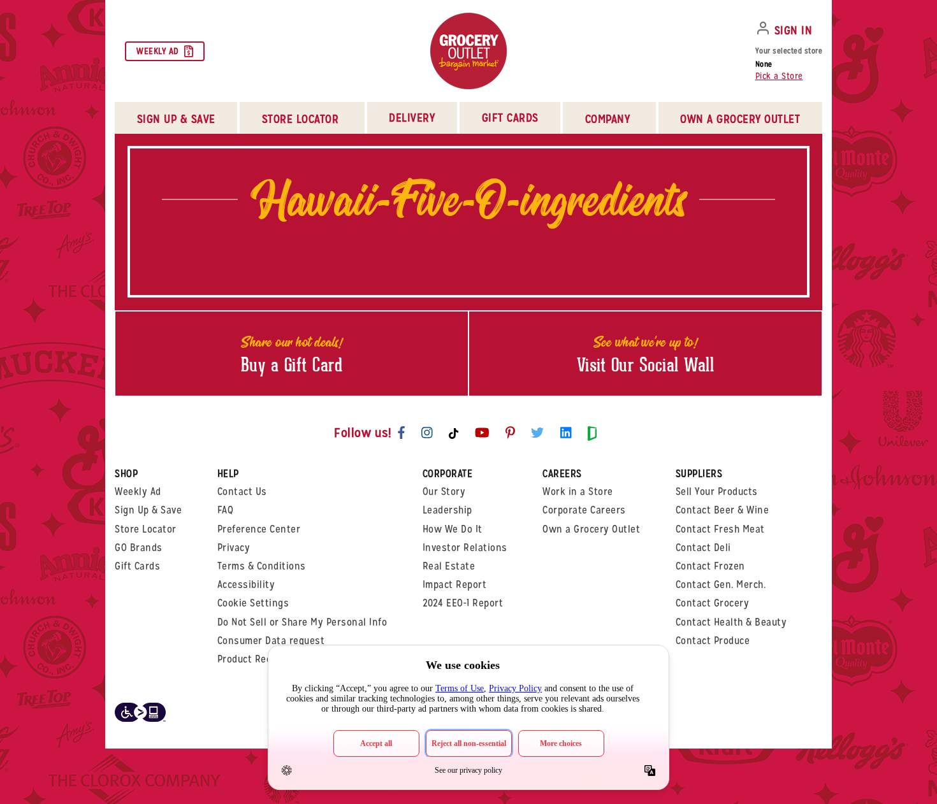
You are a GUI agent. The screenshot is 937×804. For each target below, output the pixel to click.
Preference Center (259, 529)
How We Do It (453, 529)
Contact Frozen (710, 566)
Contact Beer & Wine (722, 510)
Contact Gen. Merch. (721, 584)
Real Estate (449, 566)
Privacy (234, 547)
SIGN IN (793, 30)
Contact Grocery (713, 603)
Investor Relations (465, 547)
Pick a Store (779, 76)
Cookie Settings (253, 603)
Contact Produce (713, 640)
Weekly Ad (157, 51)
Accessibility (246, 584)
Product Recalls (252, 659)
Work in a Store (577, 491)
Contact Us (242, 491)
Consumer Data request (271, 640)
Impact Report (455, 584)
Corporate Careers (584, 510)
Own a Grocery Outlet (591, 529)
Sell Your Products (717, 491)
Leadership (447, 510)
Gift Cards (510, 117)
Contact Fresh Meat (720, 529)
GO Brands (139, 547)
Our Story (444, 491)
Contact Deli (703, 547)
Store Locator (146, 529)
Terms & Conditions (261, 566)
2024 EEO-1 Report (463, 603)
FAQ (225, 510)
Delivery (412, 117)
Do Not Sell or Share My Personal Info (302, 622)
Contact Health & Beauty (731, 622)
